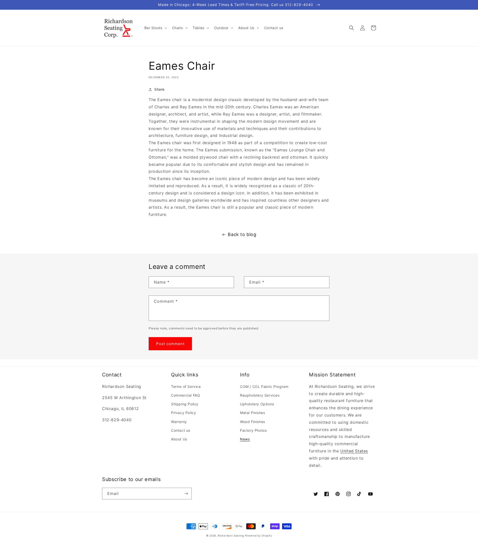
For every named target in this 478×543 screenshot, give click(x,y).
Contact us (180, 430)
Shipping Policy (184, 404)
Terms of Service (186, 386)
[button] (155, 28)
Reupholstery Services (260, 395)
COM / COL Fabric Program (264, 386)
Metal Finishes (252, 413)
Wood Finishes (252, 422)
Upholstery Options (257, 404)
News (245, 439)
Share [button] (159, 89)
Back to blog (242, 234)
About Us (179, 439)
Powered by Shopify (258, 535)
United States (354, 450)
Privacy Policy (183, 413)
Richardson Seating (231, 535)
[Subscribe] (185, 493)
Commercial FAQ (185, 395)
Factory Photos (253, 430)
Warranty (179, 422)
